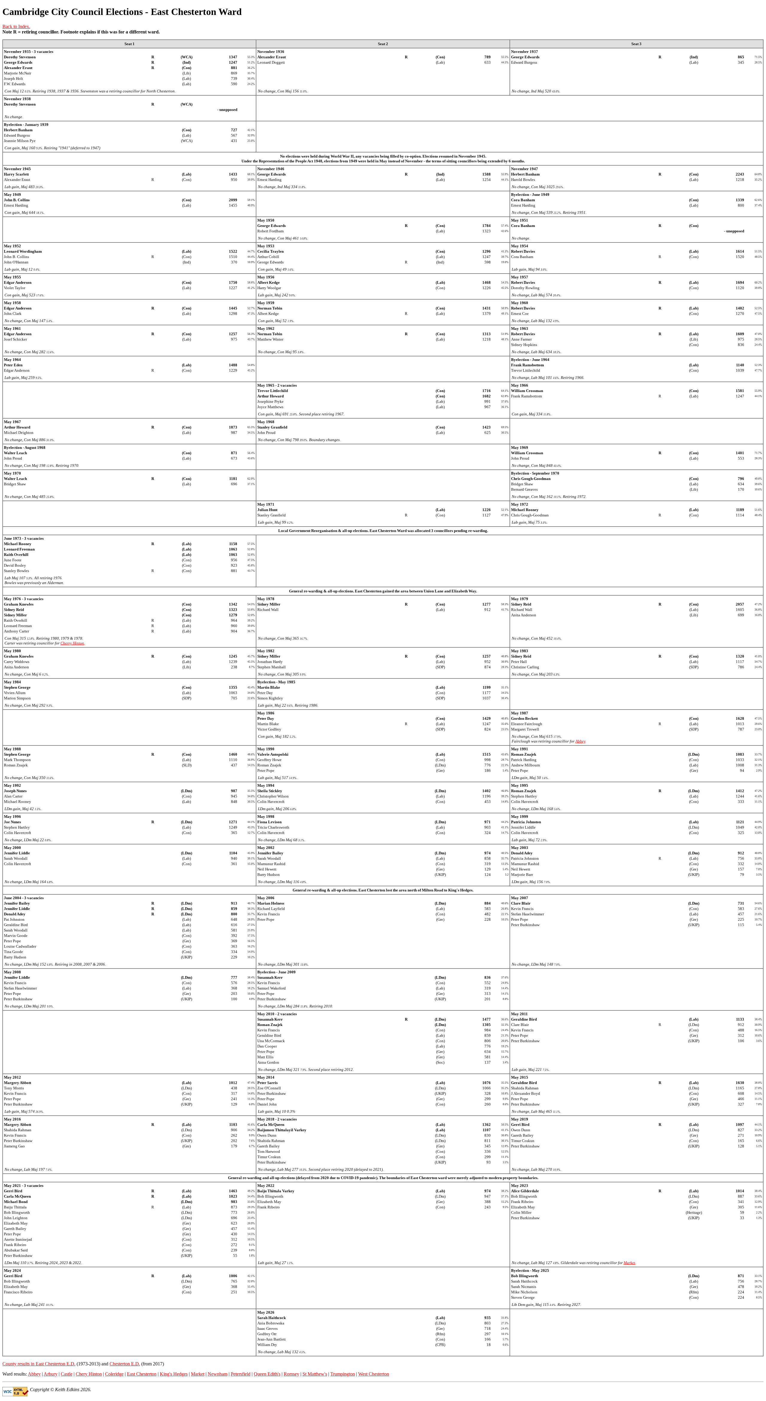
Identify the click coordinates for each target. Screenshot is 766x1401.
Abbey (580, 741)
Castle (66, 1373)
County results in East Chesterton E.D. (38, 1363)
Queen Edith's (267, 1373)
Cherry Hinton (72, 643)
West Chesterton (373, 1373)
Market (629, 1262)
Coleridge (114, 1373)
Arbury (50, 1373)
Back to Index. (16, 26)
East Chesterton (141, 1373)
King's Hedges (174, 1373)
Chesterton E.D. (125, 1363)
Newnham (217, 1373)
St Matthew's (315, 1373)
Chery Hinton (89, 1373)
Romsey (291, 1373)
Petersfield (240, 1373)
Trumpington (342, 1373)
